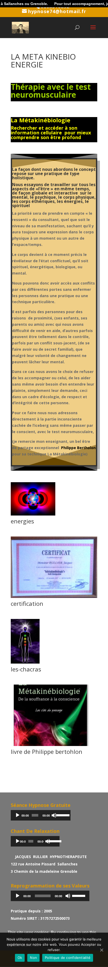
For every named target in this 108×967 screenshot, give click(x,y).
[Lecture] (17, 815)
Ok (20, 957)
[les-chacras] (25, 663)
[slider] (62, 814)
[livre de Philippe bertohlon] (54, 745)
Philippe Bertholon (78, 447)
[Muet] (54, 815)
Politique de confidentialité (67, 957)
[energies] (33, 515)
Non (33, 957)
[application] (41, 815)
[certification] (54, 597)
